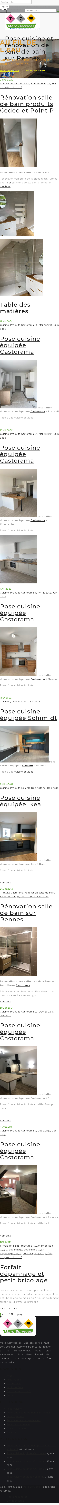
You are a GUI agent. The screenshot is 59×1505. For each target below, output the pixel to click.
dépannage (15, 1249)
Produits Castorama (22, 325)
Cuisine (4, 325)
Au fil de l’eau (15, 1387)
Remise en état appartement (23, 1420)
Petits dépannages (18, 1428)
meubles (5, 186)
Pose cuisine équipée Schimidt (28, 714)
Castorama (37, 411)
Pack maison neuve (18, 1424)
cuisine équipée (23, 771)
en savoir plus (8, 1308)
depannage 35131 (34, 1249)
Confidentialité (15, 1500)
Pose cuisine (14, 1408)
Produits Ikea (18, 788)
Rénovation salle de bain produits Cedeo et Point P (27, 104)
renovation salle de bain (14, 83)
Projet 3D (12, 1432)
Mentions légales (17, 1497)
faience (10, 182)
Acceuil (11, 1375)
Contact (11, 1395)
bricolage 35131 (9, 1245)
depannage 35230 (33, 1253)
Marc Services (31, 1487)
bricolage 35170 (30, 1245)
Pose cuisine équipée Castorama (20, 345)
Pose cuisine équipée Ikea (20, 801)
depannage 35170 (10, 1253)
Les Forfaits (14, 1383)
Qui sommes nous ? (19, 1391)
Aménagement (15, 1416)
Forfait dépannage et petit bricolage (24, 1274)
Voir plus (5, 882)
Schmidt (27, 765)
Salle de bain (38, 83)
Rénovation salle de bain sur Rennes (26, 913)
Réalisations (14, 1379)
